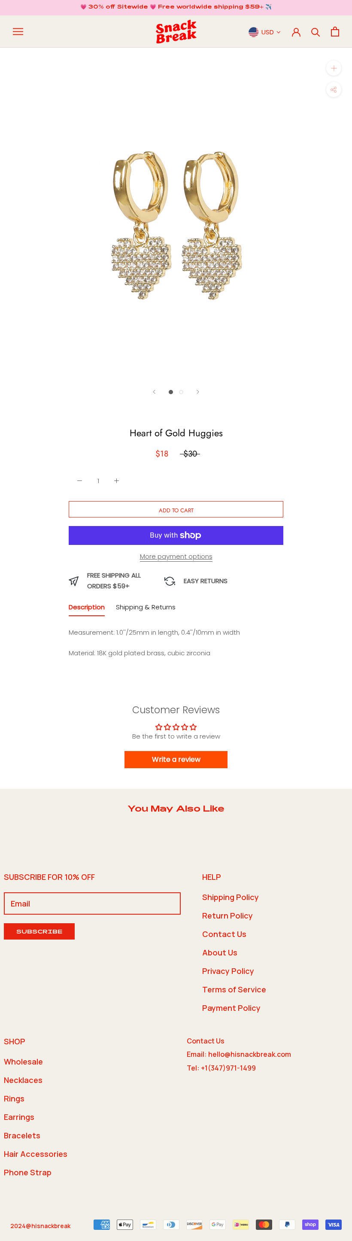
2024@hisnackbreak (40, 1226)
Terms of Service (234, 989)
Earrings (19, 1117)
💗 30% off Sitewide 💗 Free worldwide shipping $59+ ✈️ (176, 7)
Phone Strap (28, 1172)
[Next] (198, 392)
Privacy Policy (228, 971)
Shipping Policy (230, 897)
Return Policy (227, 915)
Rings (14, 1098)
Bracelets (22, 1135)
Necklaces (23, 1080)
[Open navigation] (18, 31)
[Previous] (154, 392)
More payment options (176, 556)
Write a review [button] (176, 759)
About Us (219, 952)
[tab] (87, 609)
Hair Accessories (35, 1154)
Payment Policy (231, 1008)
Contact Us (224, 934)
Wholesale (23, 1061)
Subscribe (39, 932)
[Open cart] (335, 31)
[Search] (315, 31)
